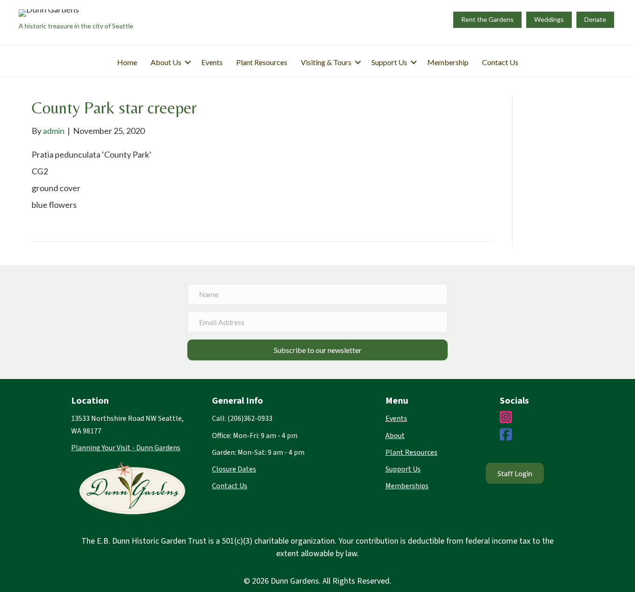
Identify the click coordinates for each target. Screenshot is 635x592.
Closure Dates (234, 469)
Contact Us (500, 62)
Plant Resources (261, 62)
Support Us (389, 62)
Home (127, 62)
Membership (448, 62)
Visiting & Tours (326, 62)
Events (212, 62)
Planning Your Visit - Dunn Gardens (125, 448)
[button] (187, 62)
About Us (166, 62)
